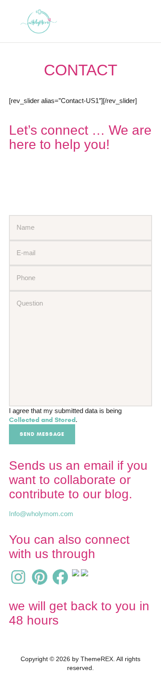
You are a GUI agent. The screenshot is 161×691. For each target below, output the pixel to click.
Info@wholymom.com (41, 513)
